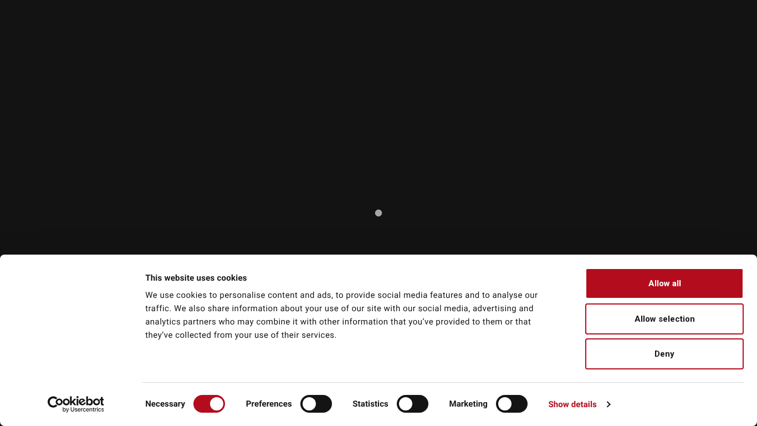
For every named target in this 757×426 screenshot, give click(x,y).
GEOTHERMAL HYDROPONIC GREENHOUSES (637, 43)
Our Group (407, 28)
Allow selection (665, 319)
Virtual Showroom (679, 28)
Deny (664, 354)
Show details (572, 404)
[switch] (316, 404)
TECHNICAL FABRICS (357, 43)
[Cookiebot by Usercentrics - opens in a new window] (75, 404)
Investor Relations (594, 28)
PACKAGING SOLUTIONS (473, 43)
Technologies (528, 28)
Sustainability (471, 28)
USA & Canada (490, 7)
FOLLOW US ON (676, 7)
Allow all (664, 283)
